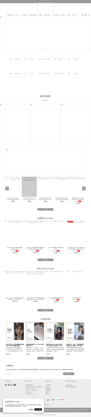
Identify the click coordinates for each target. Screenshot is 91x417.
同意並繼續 (38, 409)
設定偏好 (31, 409)
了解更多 (24, 406)
